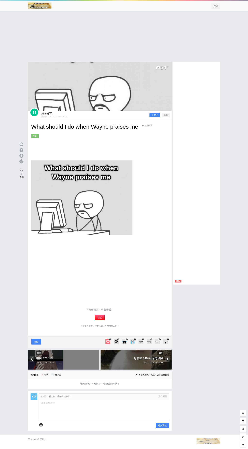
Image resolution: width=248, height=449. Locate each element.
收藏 (21, 175)
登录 (216, 6)
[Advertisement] (124, 38)
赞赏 (100, 317)
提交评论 (162, 425)
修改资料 (162, 396)
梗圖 (35, 136)
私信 (166, 115)
